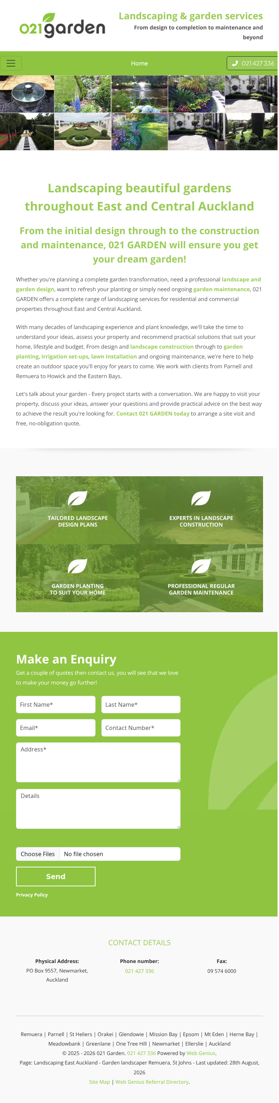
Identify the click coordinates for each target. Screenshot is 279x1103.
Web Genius (200, 1053)
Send (55, 876)
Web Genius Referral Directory (152, 1082)
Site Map (99, 1082)
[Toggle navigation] (11, 63)
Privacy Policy (32, 894)
